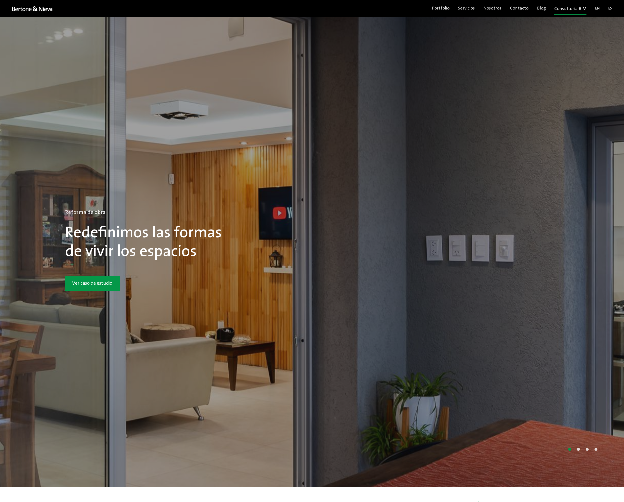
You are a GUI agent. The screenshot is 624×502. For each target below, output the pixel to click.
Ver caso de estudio (92, 283)
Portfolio (440, 8)
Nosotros (492, 8)
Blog (541, 8)
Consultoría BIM (570, 9)
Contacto (519, 8)
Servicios (466, 8)
